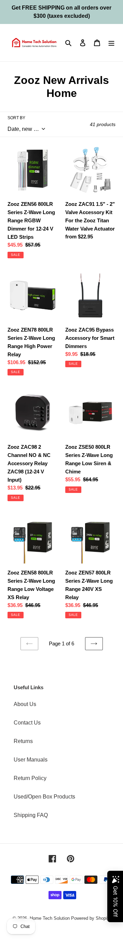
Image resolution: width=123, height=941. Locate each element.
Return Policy (30, 778)
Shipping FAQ (31, 815)
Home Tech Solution (50, 918)
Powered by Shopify (91, 918)
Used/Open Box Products (44, 797)
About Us (25, 704)
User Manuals (30, 760)
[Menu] (111, 42)
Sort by (16, 117)
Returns (23, 741)
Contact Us (27, 723)
